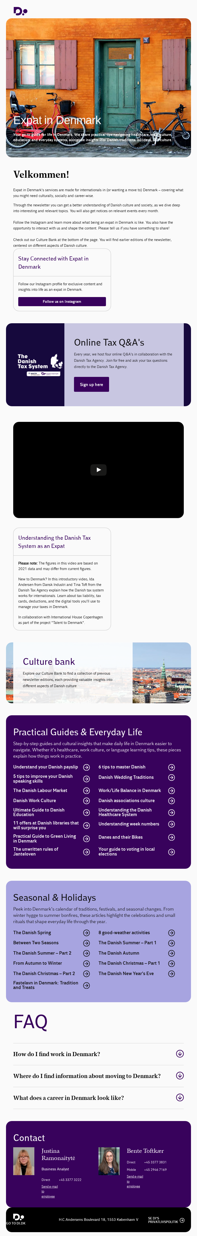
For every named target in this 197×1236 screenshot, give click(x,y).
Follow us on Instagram (62, 301)
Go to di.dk (15, 1223)
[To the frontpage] (20, 11)
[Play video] (98, 470)
